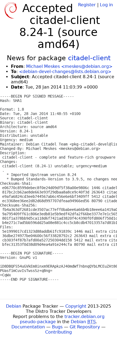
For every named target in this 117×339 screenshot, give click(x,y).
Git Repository (85, 326)
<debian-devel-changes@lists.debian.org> (65, 71)
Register (87, 4)
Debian (13, 306)
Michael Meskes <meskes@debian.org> (69, 66)
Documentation (28, 326)
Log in (106, 4)
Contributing (58, 332)
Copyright (75, 306)
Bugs (57, 326)
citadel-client (89, 58)
